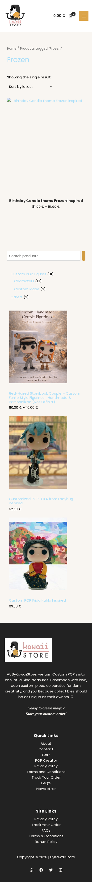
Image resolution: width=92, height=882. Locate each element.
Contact (46, 749)
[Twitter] (51, 870)
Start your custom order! (46, 714)
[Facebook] (41, 870)
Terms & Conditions (46, 835)
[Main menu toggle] (83, 16)
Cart (46, 754)
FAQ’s (46, 783)
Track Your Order (46, 777)
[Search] (83, 256)
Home (12, 48)
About (46, 743)
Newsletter (46, 788)
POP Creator (46, 760)
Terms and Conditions (46, 771)
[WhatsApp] (31, 870)
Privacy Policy (46, 766)
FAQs (46, 830)
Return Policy (46, 841)
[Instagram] (61, 870)
